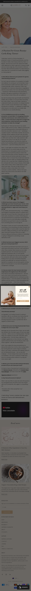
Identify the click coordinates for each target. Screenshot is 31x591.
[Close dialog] (29, 286)
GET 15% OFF (23, 301)
